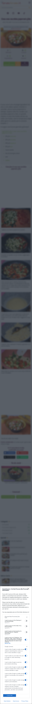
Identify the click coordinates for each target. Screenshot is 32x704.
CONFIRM (10, 695)
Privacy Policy (24, 701)
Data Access (16, 701)
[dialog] (16, 645)
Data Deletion (7, 701)
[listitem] (16, 617)
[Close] (28, 589)
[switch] (26, 621)
